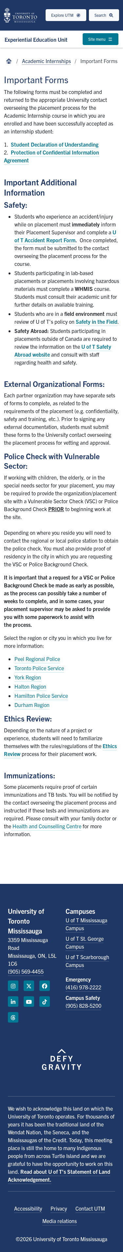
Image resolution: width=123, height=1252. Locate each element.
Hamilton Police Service (41, 695)
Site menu (97, 38)
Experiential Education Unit (36, 39)
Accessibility (28, 1208)
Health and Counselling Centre (46, 826)
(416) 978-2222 (83, 987)
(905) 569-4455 (26, 971)
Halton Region (30, 686)
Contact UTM (90, 1208)
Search (100, 14)
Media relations (59, 1220)
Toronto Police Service (39, 668)
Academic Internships (46, 61)
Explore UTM (62, 14)
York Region (27, 677)
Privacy (59, 1208)
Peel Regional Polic (35, 658)
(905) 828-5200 (83, 1005)
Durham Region (32, 704)
